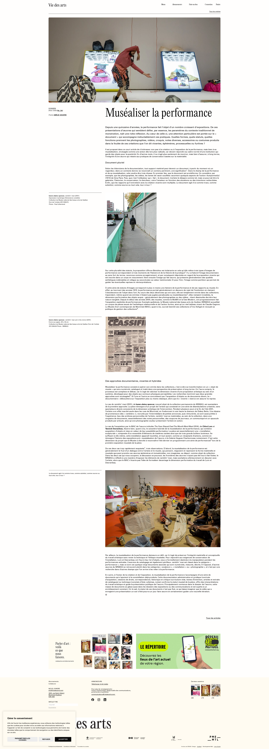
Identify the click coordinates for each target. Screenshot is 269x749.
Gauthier (199, 746)
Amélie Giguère (60, 115)
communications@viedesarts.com (103, 694)
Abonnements (177, 4)
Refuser (46, 739)
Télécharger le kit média (99, 684)
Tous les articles (214, 11)
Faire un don (193, 4)
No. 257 (60, 110)
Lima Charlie (217, 746)
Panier (218, 4)
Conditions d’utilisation (70, 746)
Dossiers (52, 108)
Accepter (63, 739)
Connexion (208, 4)
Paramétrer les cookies (22, 739)
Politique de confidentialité (55, 746)
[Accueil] (91, 5)
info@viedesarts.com (56, 690)
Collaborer (52, 684)
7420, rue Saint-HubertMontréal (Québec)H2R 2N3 (56, 695)
